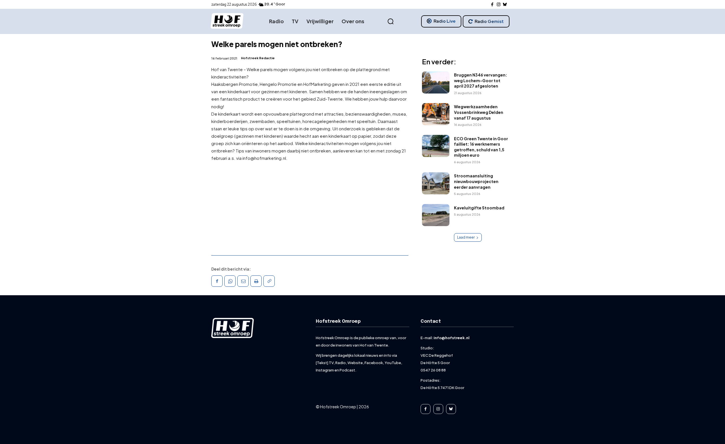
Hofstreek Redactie (258, 58)
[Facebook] (492, 4)
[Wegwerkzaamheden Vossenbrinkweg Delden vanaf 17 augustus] (435, 114)
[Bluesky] (505, 4)
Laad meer (466, 237)
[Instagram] (498, 4)
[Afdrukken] (256, 281)
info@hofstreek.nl (452, 337)
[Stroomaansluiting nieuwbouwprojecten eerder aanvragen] (435, 183)
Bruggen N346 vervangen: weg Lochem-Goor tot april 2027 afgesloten (480, 80)
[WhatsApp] (230, 281)
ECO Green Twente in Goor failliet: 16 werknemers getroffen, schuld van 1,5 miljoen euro (481, 147)
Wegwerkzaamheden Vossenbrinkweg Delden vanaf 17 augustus (478, 112)
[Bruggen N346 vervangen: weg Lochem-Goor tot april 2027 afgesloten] (435, 82)
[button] (390, 21)
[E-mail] (243, 281)
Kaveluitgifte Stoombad (479, 207)
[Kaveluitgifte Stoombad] (435, 215)
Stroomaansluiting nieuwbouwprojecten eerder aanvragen (476, 181)
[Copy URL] (269, 281)
